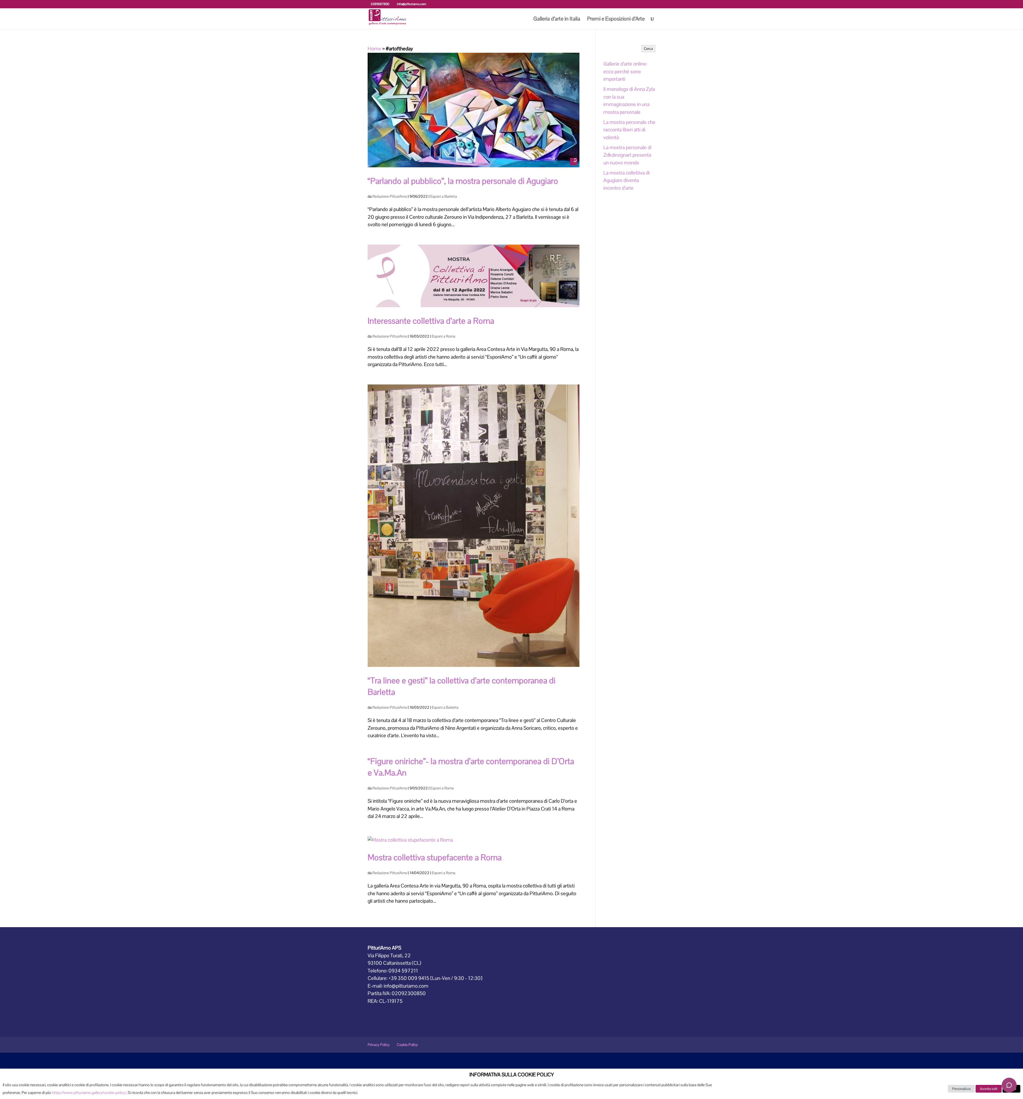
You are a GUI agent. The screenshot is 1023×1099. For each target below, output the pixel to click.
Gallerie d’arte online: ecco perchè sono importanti (625, 71)
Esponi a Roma (443, 336)
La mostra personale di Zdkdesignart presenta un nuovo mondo (627, 155)
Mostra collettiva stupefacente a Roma (435, 857)
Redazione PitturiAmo (389, 196)
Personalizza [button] (961, 1088)
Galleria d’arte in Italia (556, 19)
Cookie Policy (407, 1044)
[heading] (511, 1076)
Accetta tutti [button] (988, 1088)
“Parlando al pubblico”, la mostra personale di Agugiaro (463, 181)
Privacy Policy (379, 1044)
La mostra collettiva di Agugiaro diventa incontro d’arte (626, 180)
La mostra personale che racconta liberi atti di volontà (629, 130)
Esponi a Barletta (443, 196)
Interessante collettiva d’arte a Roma (431, 320)
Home (374, 48)
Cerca (648, 48)
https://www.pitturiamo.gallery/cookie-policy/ (89, 1092)
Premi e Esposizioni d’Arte (616, 19)
